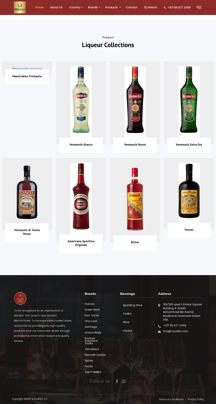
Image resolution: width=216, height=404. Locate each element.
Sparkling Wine (132, 305)
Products (111, 7)
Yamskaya (92, 349)
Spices (89, 360)
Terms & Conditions (171, 399)
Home (39, 7)
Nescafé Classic (95, 355)
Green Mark (92, 309)
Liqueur (127, 330)
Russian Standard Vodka (91, 341)
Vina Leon (91, 321)
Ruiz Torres (92, 315)
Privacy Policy (196, 399)
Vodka (127, 313)
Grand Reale (93, 332)
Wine (126, 322)
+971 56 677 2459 (179, 7)
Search (152, 7)
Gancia (89, 304)
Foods (89, 366)
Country (74, 7)
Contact (132, 7)
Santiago (91, 327)
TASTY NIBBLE (93, 372)
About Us (56, 7)
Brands (93, 7)
